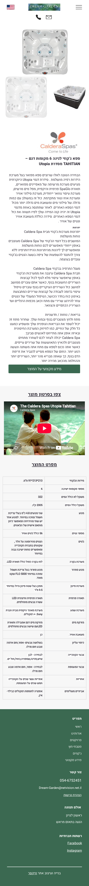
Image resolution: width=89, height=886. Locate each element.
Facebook (74, 843)
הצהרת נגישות (73, 795)
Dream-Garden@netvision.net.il (60, 788)
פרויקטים (76, 740)
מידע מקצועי (73, 760)
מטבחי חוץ (75, 746)
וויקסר (32, 873)
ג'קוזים (77, 753)
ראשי (78, 726)
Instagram (74, 850)
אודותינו (76, 733)
